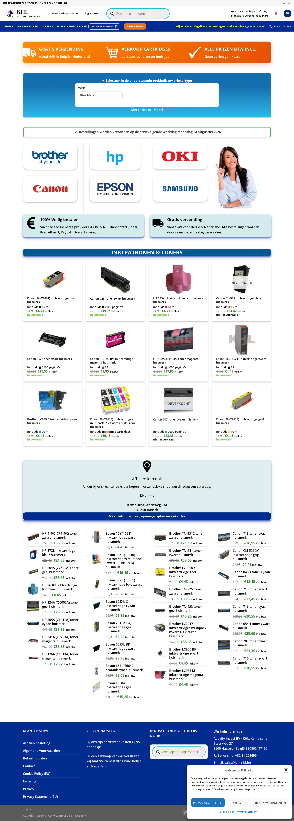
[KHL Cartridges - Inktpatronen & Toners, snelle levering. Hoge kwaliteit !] (23, 14)
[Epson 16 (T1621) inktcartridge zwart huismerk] (241, 340)
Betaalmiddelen (35, 758)
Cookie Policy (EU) (36, 773)
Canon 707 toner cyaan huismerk (175, 419)
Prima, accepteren (208, 803)
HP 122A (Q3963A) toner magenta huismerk (176, 361)
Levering (29, 781)
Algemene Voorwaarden (41, 750)
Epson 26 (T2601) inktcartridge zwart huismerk (52, 300)
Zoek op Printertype (72, 26)
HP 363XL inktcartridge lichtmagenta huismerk (178, 300)
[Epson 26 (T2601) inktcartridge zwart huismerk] (52, 279)
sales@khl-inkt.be (237, 762)
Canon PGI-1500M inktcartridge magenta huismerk (111, 361)
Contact (286, 3)
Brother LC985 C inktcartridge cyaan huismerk (52, 421)
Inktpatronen (27, 26)
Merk (81, 88)
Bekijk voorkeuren (270, 803)
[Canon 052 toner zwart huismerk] (52, 340)
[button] (286, 770)
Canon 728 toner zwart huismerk (112, 298)
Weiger (239, 803)
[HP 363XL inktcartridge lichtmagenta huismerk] (178, 279)
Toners (47, 26)
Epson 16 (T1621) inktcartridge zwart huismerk (241, 361)
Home (9, 26)
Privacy (28, 789)
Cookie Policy (227, 811)
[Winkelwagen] (287, 13)
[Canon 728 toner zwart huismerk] (115, 279)
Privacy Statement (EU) (40, 796)
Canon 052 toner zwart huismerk (49, 359)
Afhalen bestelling (36, 743)
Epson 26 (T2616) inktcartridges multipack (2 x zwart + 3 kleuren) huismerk (112, 422)
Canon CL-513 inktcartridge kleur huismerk (238, 300)
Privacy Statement (246, 811)
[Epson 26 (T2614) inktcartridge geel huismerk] (241, 400)
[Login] (276, 13)
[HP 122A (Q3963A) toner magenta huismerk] (178, 340)
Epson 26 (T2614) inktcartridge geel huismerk (240, 421)
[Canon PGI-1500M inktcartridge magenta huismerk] (115, 340)
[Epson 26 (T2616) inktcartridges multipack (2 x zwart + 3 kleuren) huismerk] (115, 400)
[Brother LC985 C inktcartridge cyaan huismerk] (52, 400)
